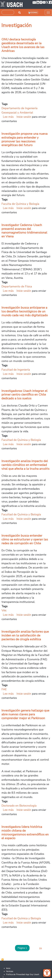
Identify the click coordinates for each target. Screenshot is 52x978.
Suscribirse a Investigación (3, 960)
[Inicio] (11, 4)
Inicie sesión (24, 117)
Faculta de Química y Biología (20, 204)
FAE (4, 689)
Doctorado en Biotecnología (19, 806)
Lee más (8, 117)
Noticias (9, 971)
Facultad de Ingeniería (16, 370)
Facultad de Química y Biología (21, 440)
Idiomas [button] (34, 13)
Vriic (4, 610)
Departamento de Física (17, 286)
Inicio (8, 968)
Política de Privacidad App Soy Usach (22, 974)
